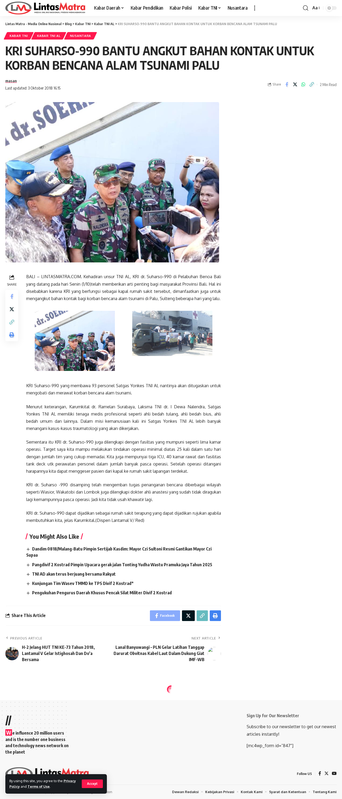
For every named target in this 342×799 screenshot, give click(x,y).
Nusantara (80, 36)
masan (11, 80)
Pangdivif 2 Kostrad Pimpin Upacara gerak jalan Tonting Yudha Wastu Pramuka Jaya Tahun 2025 (122, 564)
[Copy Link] (311, 84)
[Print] (11, 334)
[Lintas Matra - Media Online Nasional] (45, 8)
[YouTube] (334, 774)
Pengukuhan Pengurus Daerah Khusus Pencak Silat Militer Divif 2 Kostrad (102, 592)
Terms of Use (39, 786)
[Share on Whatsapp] (303, 84)
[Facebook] (319, 774)
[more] (254, 8)
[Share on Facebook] (286, 84)
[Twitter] (326, 774)
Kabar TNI (19, 36)
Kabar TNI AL (48, 36)
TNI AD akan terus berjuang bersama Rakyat (74, 574)
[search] (305, 8)
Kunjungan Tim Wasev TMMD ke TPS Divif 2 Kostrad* (83, 583)
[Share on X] (295, 84)
